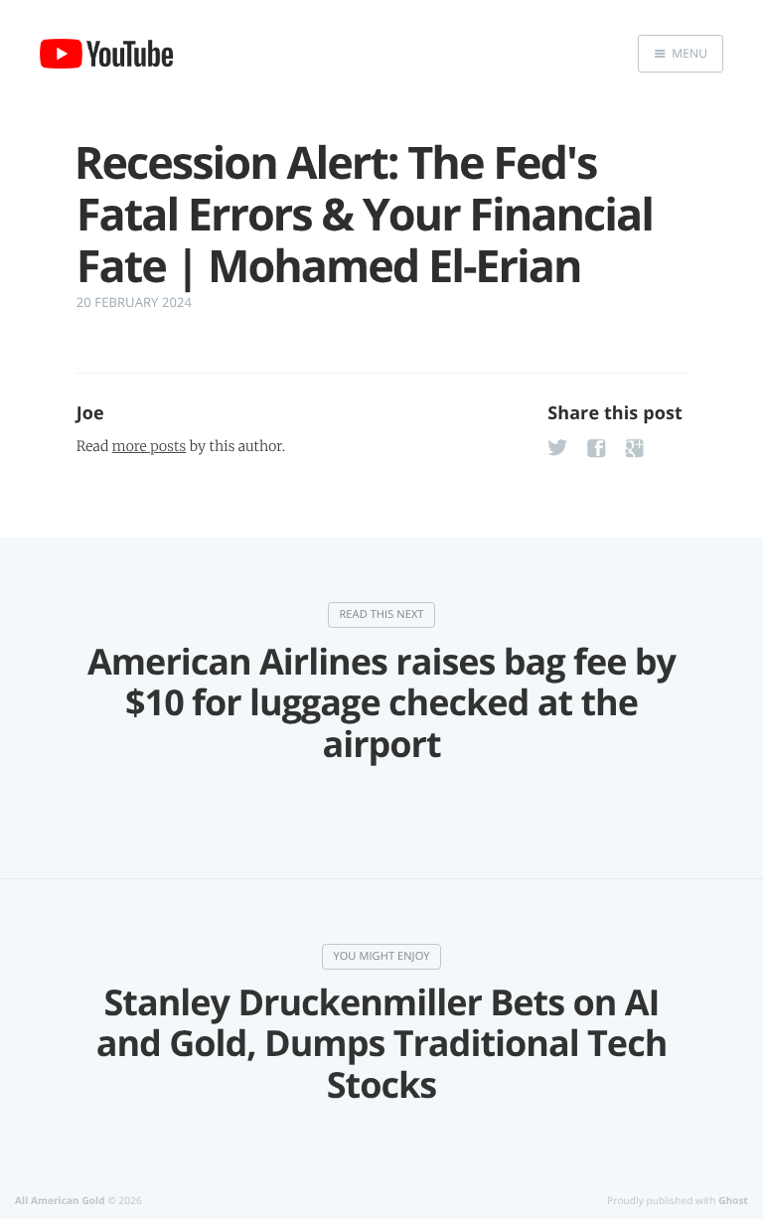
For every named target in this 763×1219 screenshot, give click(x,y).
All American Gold (60, 1200)
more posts (149, 446)
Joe (90, 413)
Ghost (733, 1200)
